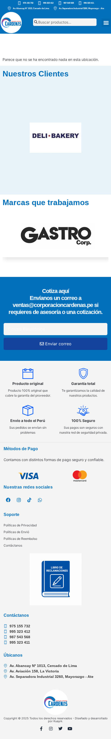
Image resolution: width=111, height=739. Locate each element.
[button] (106, 22)
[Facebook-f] (41, 728)
